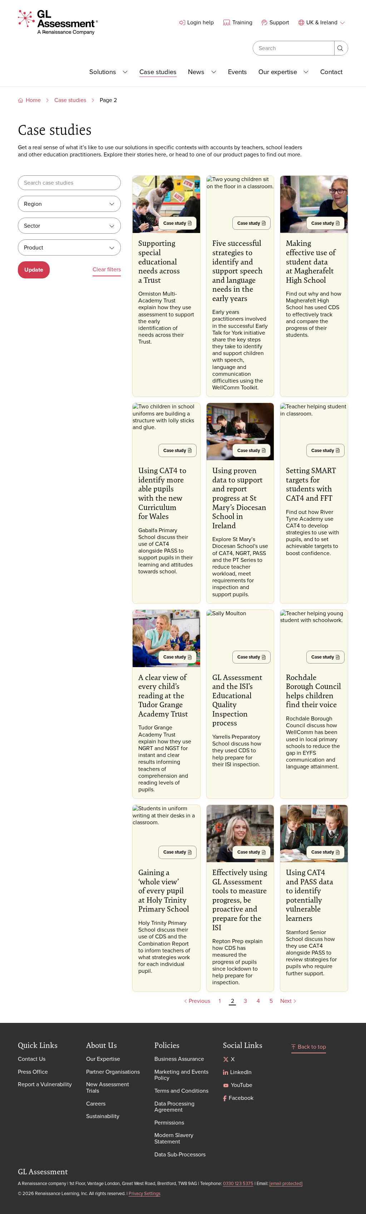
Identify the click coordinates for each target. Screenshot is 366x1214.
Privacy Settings (144, 1193)
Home (33, 100)
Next (286, 1001)
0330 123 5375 (238, 1183)
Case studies (70, 100)
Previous (198, 1001)
